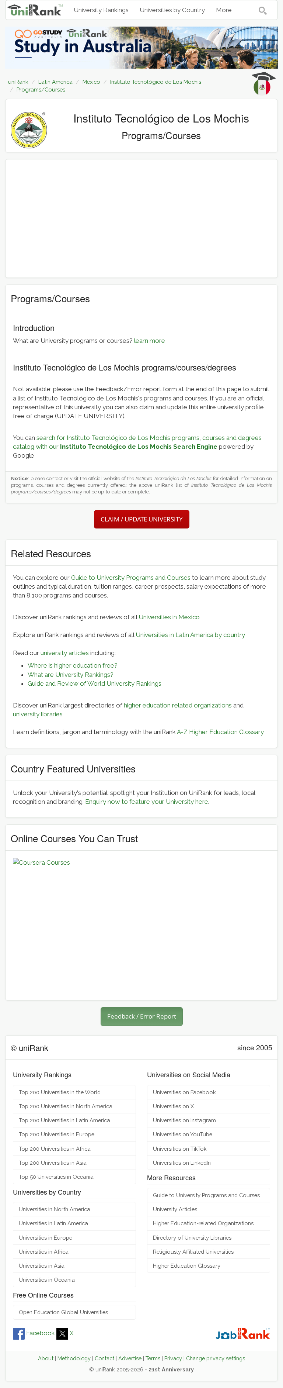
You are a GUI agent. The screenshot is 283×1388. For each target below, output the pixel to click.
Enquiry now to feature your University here (146, 801)
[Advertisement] (141, 218)
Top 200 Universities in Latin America (64, 1120)
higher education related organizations (178, 705)
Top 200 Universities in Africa (55, 1149)
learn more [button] (149, 340)
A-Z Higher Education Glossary (220, 732)
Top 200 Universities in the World (60, 1092)
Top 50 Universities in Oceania (56, 1177)
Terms (153, 1358)
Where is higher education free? (73, 665)
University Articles (175, 1209)
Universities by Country (172, 10)
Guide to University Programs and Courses (131, 577)
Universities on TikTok (180, 1149)
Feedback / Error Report (141, 1016)
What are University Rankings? (70, 674)
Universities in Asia (41, 1266)
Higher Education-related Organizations (203, 1223)
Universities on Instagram (184, 1120)
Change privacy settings (215, 1358)
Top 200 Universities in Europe (56, 1134)
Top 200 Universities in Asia (53, 1163)
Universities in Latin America (53, 1223)
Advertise (130, 1358)
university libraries (38, 714)
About (45, 1358)
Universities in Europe (45, 1237)
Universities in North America (54, 1209)
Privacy (173, 1358)
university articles (65, 653)
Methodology (74, 1358)
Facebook (40, 1333)
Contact (104, 1358)
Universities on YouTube (182, 1134)
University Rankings (101, 10)
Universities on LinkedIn (182, 1163)
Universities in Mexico (169, 617)
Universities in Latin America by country (190, 634)
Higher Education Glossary (186, 1266)
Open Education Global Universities (63, 1312)
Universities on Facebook (184, 1092)
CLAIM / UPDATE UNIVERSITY (142, 519)
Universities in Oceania (47, 1280)
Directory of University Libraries (192, 1237)
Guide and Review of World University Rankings (94, 683)
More (224, 10)
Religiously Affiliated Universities (193, 1251)
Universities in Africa (44, 1251)
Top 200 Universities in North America (65, 1106)
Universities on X (173, 1106)
